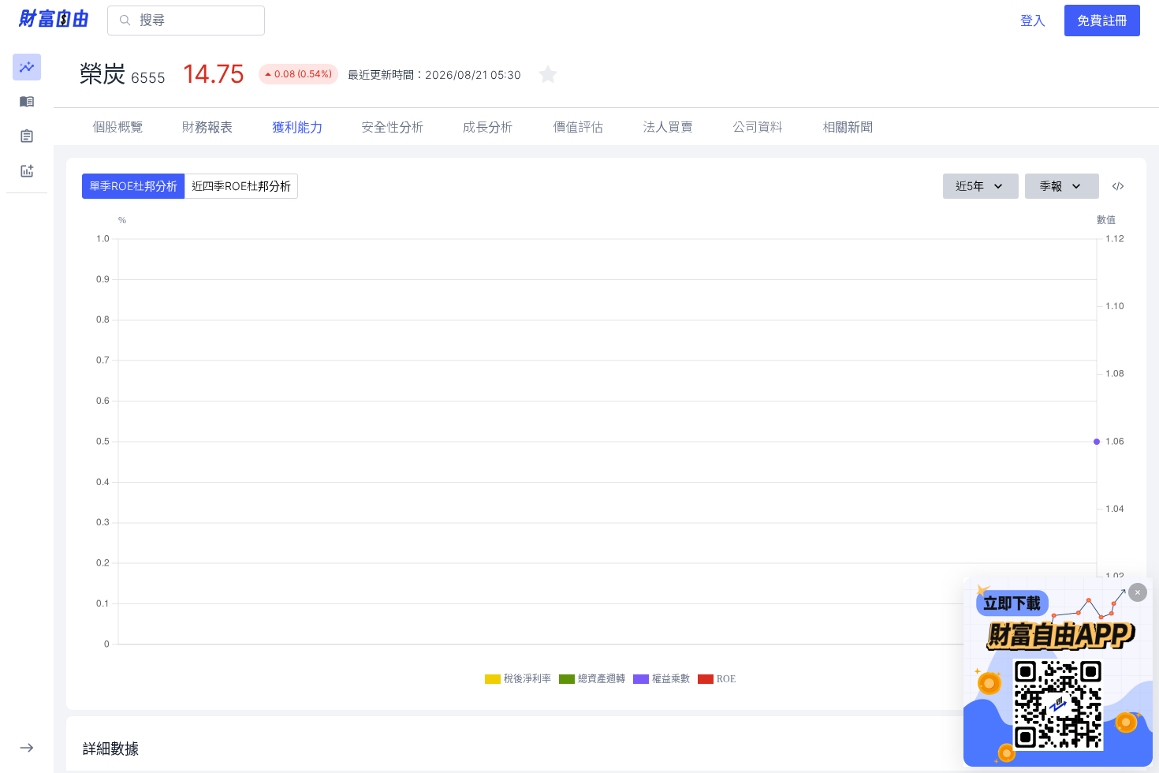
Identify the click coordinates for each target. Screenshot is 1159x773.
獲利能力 (297, 127)
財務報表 (207, 127)
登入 (1032, 20)
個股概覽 (117, 127)
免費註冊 (1102, 20)
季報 (1051, 185)
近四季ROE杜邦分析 (241, 185)
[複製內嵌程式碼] (1118, 186)
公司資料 (757, 127)
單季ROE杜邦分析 (133, 185)
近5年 (970, 185)
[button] (27, 67)
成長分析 (488, 127)
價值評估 (578, 127)
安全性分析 (392, 127)
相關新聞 (847, 127)
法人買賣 (668, 127)
